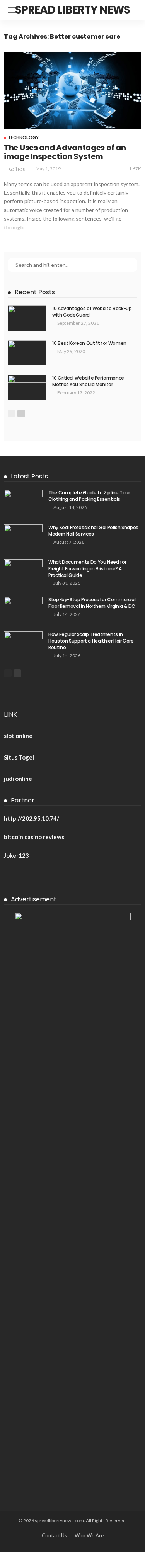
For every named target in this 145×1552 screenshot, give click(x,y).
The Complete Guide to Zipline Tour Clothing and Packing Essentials (89, 495)
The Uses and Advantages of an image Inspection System (65, 152)
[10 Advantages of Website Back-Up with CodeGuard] (27, 318)
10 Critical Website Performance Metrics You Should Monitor (88, 381)
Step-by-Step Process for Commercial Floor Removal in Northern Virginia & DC (91, 602)
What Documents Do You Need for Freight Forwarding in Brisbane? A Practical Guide (87, 568)
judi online (18, 778)
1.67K (135, 168)
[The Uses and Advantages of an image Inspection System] (72, 90)
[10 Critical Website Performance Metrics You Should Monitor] (27, 387)
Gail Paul (18, 169)
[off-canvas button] (12, 10)
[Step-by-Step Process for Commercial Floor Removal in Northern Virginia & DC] (23, 609)
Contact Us (54, 1535)
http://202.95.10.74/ (31, 818)
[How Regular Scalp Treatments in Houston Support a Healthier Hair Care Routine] (23, 643)
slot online (18, 735)
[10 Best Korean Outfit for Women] (27, 352)
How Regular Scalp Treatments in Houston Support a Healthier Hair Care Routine (91, 641)
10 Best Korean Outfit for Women (89, 343)
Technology (23, 137)
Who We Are (89, 1535)
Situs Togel (19, 757)
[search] (135, 10)
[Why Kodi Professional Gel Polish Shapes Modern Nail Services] (23, 537)
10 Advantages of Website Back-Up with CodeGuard (91, 311)
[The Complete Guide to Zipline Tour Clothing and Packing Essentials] (23, 502)
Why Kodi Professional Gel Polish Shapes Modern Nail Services (93, 530)
